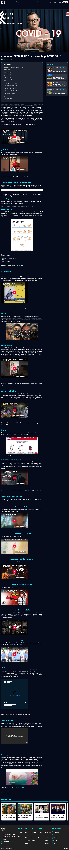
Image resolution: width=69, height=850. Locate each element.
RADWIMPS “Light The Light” (10, 88)
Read (59, 2)
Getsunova (6, 75)
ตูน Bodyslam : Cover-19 (9, 66)
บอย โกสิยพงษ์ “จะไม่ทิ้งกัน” (9, 93)
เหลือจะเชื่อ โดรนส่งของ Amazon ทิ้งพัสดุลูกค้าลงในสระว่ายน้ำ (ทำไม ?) (59, 78)
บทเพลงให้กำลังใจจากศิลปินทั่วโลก (10, 85)
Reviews (40, 837)
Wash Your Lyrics (7, 72)
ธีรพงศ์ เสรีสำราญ (6, 59)
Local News (27, 840)
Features (27, 835)
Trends (46, 840)
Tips (26, 846)
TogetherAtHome (7, 77)
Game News (41, 835)
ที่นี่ (20, 266)
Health (46, 835)
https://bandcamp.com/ (18, 787)
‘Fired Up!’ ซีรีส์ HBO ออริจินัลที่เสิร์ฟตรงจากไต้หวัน (25, 816)
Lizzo (5, 96)
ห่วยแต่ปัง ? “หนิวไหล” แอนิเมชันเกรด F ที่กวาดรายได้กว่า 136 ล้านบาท (59, 86)
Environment (48, 832)
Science (26, 843)
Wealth (33, 840)
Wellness (47, 843)
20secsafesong (7, 74)
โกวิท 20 (5, 80)
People (46, 837)
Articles (40, 832)
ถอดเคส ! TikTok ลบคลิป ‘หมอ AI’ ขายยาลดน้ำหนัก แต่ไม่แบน (41, 816)
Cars (26, 832)
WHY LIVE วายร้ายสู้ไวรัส (9, 79)
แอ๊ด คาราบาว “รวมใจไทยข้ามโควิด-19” (11, 90)
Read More (62, 67)
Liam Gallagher (7, 69)
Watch (55, 2)
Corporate (33, 832)
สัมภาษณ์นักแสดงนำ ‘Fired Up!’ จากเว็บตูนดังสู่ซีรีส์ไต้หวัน (9, 816)
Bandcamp (6, 100)
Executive (33, 835)
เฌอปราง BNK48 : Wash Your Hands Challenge (13, 67)
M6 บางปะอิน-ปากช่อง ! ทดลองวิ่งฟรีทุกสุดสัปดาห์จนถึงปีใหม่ (59, 92)
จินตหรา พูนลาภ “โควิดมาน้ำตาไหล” (11, 92)
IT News (26, 837)
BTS (5, 95)
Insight (33, 837)
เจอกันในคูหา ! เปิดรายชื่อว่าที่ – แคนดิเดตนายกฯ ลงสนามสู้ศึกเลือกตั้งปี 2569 (58, 817)
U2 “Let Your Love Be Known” (10, 87)
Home (50, 2)
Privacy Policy (66, 848)
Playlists (20, 832)
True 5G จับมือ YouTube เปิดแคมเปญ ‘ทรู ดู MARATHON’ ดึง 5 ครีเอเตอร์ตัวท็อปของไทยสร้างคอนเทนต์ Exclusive (59, 71)
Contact (65, 2)
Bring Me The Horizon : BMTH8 (10, 83)
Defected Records (8, 98)
